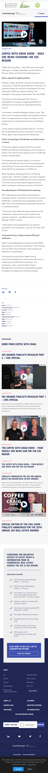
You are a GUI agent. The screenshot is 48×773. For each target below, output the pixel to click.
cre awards (4, 309)
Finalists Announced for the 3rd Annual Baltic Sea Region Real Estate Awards (22, 477)
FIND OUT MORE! (24, 653)
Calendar (30, 701)
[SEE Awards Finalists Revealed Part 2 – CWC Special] (24, 376)
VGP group (4, 325)
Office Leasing (31, 678)
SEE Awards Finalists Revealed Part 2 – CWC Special (23, 356)
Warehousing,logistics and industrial (10, 690)
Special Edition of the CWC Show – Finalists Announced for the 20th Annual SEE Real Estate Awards (22, 527)
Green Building (7, 686)
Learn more (32, 764)
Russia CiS (30, 686)
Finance (5, 678)
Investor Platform (34, 705)
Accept (18, 769)
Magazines (8, 710)
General (5, 682)
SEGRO (3, 321)
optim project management (8, 316)
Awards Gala (9, 705)
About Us (7, 701)
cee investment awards (7, 307)
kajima (3, 312)
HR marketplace (33, 710)
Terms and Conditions (29, 754)
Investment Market (32, 675)
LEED (3, 314)
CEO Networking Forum (24, 714)
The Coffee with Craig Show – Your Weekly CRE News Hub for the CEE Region (22, 451)
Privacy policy (17, 754)
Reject (30, 769)
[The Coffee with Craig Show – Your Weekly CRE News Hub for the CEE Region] (24, 428)
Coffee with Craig (7, 48)
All (4, 675)
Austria (3, 305)
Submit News (33, 691)
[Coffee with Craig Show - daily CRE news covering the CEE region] (24, 34)
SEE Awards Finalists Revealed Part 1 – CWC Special (24, 398)
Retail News (30, 682)
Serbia (3, 323)
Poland (3, 319)
